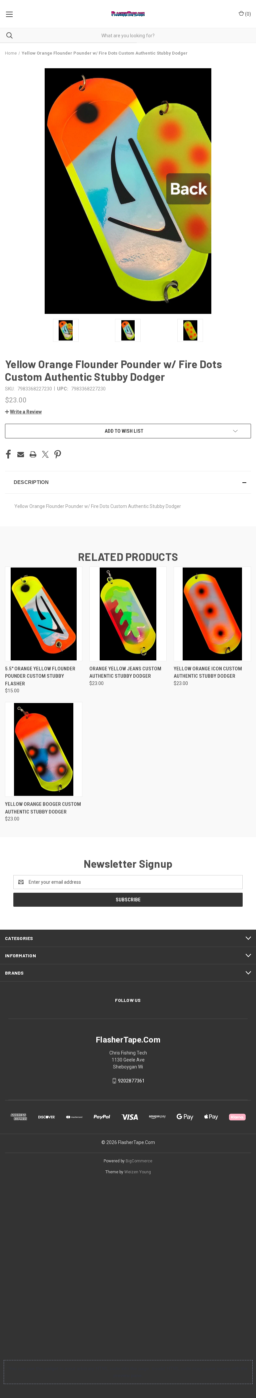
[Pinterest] (57, 454)
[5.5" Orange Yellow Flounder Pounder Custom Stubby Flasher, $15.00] (43, 614)
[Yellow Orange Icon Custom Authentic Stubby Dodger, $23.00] (212, 614)
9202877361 (131, 1081)
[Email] (20, 454)
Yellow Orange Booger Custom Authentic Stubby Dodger (43, 808)
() (247, 14)
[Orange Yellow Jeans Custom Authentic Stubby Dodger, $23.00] (128, 614)
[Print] (33, 454)
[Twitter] (45, 454)
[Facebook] (8, 454)
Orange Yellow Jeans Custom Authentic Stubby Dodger (125, 672)
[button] (23, 411)
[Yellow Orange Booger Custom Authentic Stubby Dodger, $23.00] (43, 749)
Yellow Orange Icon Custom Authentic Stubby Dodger (208, 672)
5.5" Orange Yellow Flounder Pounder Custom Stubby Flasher (40, 676)
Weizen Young (137, 1172)
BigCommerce (139, 1161)
